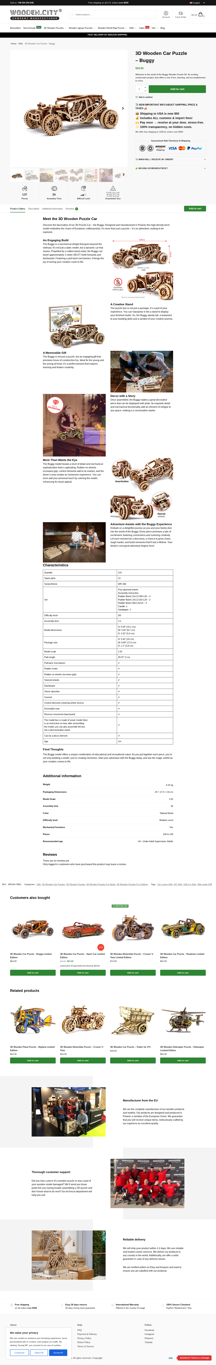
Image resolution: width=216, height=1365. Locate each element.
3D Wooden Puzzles (75, 884)
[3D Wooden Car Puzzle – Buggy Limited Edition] (33, 927)
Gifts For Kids (189, 884)
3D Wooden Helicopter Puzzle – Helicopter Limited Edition (182, 1049)
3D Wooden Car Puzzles (53, 884)
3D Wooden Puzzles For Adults (100, 884)
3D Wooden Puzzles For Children (132, 884)
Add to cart (177, 89)
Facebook (149, 1330)
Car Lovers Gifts (165, 884)
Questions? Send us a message (194, 1358)
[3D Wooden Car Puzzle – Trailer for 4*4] (133, 1020)
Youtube (148, 1342)
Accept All (58, 1353)
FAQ (79, 1330)
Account (166, 17)
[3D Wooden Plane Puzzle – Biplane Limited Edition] (33, 1020)
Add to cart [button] (32, 973)
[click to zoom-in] (69, 108)
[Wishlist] (51, 909)
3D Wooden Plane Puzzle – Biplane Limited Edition (32, 1049)
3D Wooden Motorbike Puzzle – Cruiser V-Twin (82, 1049)
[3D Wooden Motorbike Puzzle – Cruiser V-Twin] (83, 1020)
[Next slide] (123, 108)
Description (33, 208)
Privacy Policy (84, 1338)
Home (13, 43)
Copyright (97, 1358)
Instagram (149, 1334)
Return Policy (83, 1342)
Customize (19, 1353)
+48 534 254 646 (26, 2)
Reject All (39, 1353)
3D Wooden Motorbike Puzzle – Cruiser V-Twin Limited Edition (132, 956)
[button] (198, 15)
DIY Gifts (178, 884)
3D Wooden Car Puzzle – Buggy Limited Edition (31, 956)
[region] (38, 1343)
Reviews (71, 208)
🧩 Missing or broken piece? (151, 168)
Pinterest (149, 1338)
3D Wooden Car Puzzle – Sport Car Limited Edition (82, 956)
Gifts (20, 43)
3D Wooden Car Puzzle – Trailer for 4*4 (130, 1047)
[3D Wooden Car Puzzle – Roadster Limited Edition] (183, 927)
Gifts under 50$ (204, 884)
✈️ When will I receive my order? (154, 159)
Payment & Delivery (87, 1334)
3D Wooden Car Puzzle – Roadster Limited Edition (182, 956)
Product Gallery (17, 208)
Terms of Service (85, 1346)
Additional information (52, 208)
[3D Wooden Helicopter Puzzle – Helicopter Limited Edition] (183, 1020)
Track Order (180, 17)
